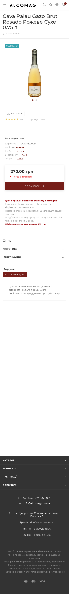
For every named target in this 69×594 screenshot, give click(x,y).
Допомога (10, 485)
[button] (32, 100)
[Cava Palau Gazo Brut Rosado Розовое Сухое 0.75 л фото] (34, 73)
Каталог (8, 460)
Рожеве (20, 147)
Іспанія (20, 151)
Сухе (24, 155)
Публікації (10, 476)
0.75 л (20, 158)
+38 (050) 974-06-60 (35, 498)
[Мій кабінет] (56, 5)
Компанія (9, 468)
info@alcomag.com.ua (37, 503)
